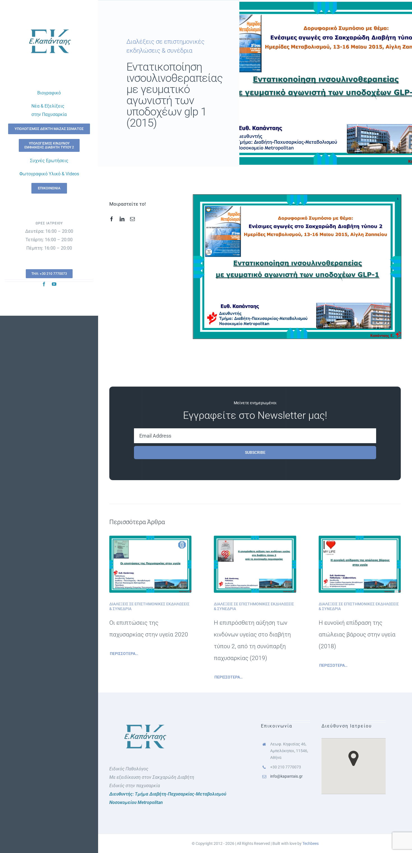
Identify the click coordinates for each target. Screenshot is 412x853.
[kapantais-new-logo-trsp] (49, 21)
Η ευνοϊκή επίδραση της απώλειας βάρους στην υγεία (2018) (357, 634)
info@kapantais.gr (286, 776)
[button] (353, 758)
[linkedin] (122, 219)
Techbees (310, 843)
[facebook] (44, 284)
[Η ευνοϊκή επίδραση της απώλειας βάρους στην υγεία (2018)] (360, 539)
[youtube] (54, 284)
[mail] (132, 219)
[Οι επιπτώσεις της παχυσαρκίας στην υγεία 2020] (150, 539)
